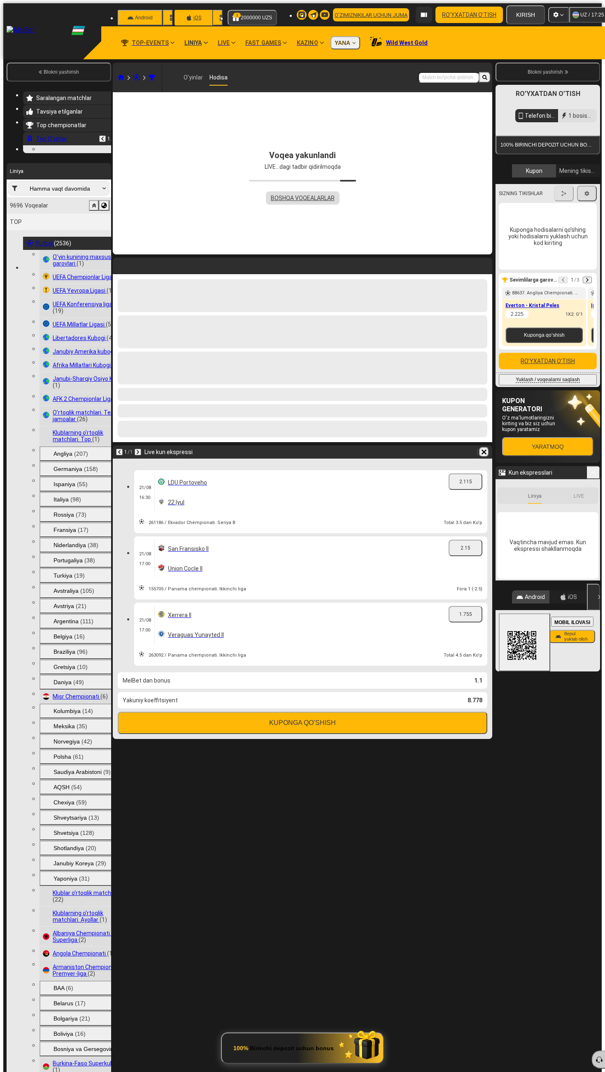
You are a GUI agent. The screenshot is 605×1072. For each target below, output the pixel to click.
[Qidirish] (485, 77)
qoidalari (513, 239)
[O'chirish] (484, 452)
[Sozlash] (558, 15)
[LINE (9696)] (121, 77)
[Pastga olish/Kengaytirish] (593, 608)
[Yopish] (593, 733)
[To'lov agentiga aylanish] (424, 15)
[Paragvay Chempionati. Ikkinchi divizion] (152, 77)
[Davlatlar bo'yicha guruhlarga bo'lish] (104, 256)
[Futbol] (137, 77)
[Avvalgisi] (102, 138)
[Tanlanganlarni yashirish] (94, 256)
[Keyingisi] (138, 452)
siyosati (534, 239)
